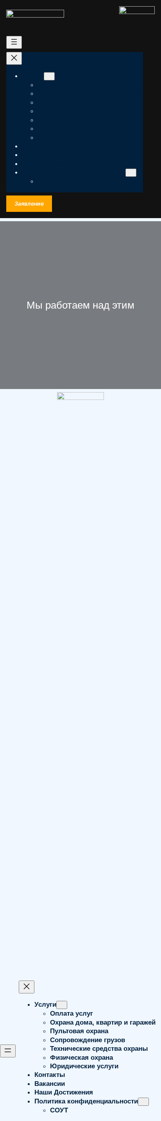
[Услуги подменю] (49, 76)
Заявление (29, 203)
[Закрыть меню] (14, 58)
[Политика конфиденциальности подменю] (130, 173)
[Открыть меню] (14, 42)
